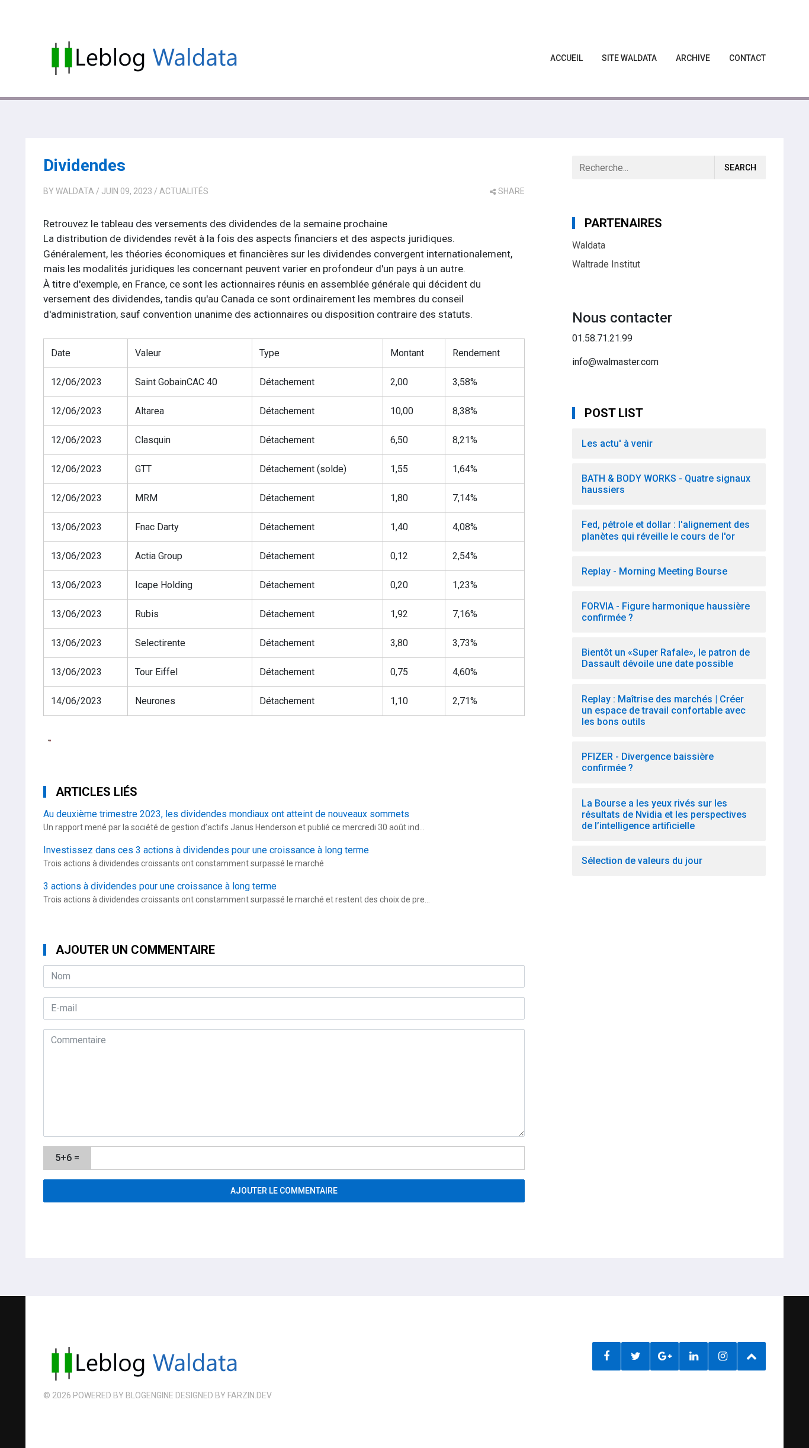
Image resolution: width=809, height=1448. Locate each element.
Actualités (183, 191)
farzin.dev (249, 1395)
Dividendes (84, 165)
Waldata (75, 191)
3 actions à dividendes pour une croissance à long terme (160, 886)
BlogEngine (150, 1395)
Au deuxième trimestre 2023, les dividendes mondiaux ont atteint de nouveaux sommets (226, 814)
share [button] (511, 191)
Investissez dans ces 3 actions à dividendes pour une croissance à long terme (206, 850)
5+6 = (67, 1157)
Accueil (566, 58)
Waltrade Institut (606, 264)
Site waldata (629, 58)
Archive (693, 58)
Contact (747, 58)
